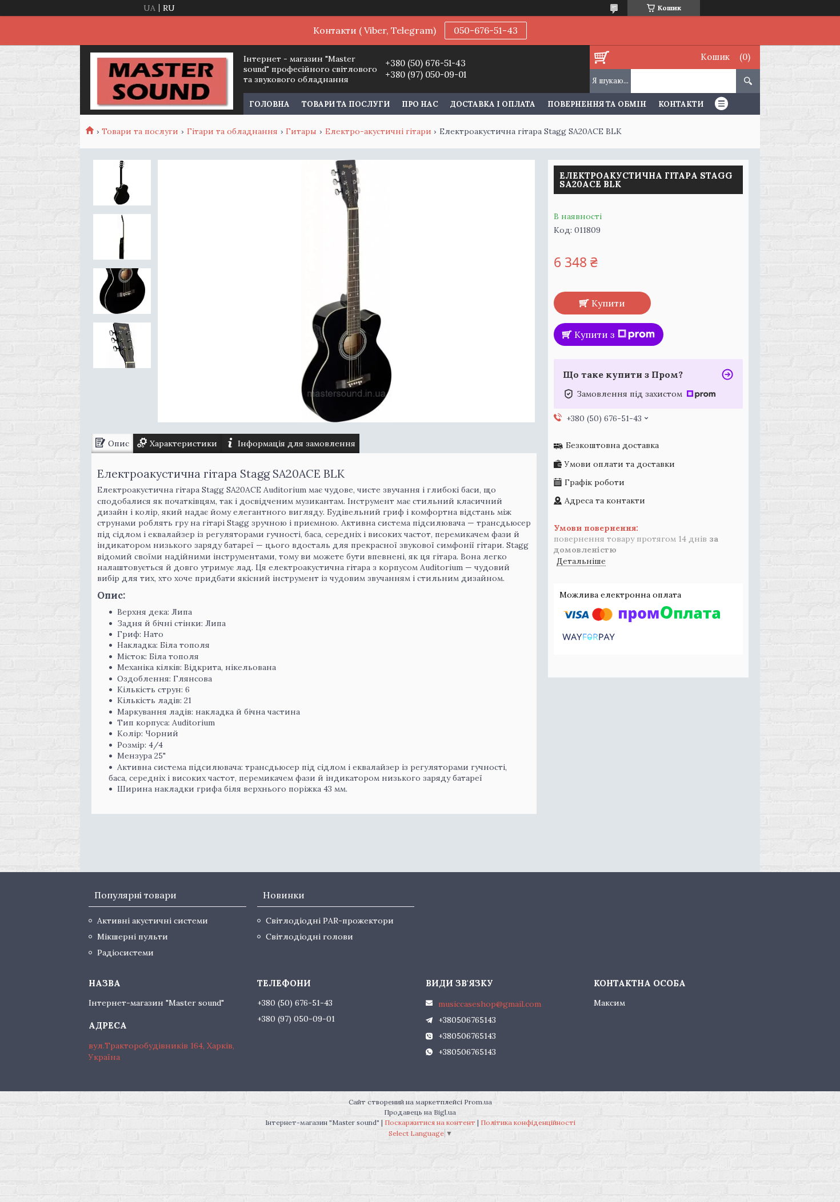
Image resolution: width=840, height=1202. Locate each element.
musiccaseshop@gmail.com (489, 1004)
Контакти (680, 104)
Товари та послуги (346, 104)
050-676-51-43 (486, 30)
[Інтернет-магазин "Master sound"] (161, 80)
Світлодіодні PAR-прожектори (330, 920)
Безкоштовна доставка (612, 445)
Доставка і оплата (492, 104)
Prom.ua (478, 1102)
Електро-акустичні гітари (378, 131)
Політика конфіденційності (528, 1122)
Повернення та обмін (596, 104)
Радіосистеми (125, 952)
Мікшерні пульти (132, 936)
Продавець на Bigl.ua (420, 1112)
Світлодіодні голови (309, 936)
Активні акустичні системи (152, 920)
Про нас (420, 104)
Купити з (594, 334)
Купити (608, 303)
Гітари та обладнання (232, 131)
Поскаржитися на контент (430, 1122)
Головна (269, 104)
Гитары (301, 131)
